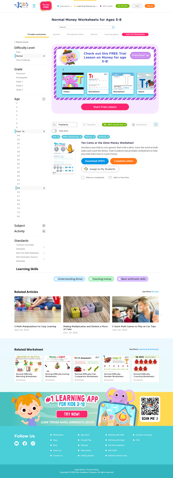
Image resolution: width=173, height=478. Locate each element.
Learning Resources (85, 6)
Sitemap (84, 445)
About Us (57, 450)
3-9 (18, 155)
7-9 (18, 212)
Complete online (123, 161)
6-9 (18, 204)
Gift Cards (107, 6)
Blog (55, 445)
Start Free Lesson (105, 106)
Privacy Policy (92, 469)
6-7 (18, 196)
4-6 (18, 163)
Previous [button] (12, 315)
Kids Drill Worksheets (135, 34)
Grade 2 (19, 85)
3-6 (18, 143)
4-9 (18, 176)
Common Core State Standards (25, 246)
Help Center (86, 450)
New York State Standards (27, 253)
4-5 (18, 159)
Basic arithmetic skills (133, 279)
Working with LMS (116, 434)
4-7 (18, 167)
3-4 (18, 135)
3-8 (18, 151)
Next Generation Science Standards (27, 259)
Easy (18, 52)
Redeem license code (117, 455)
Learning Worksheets (149, 349)
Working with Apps (116, 440)
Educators (64, 6)
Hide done (63, 130)
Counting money (102, 279)
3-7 (18, 147)
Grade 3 (19, 89)
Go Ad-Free (122, 6)
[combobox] (66, 125)
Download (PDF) (95, 161)
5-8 (18, 188)
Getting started (87, 455)
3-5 (18, 139)
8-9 (18, 216)
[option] (37, 313)
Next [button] (161, 315)
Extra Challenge (23, 60)
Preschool (20, 73)
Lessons (56, 34)
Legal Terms (79, 469)
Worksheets (58, 434)
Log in (137, 6)
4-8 (18, 172)
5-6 (18, 180)
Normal (19, 56)
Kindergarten (21, 77)
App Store (85, 434)
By (54, 124)
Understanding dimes (70, 279)
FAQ (138, 440)
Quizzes (94, 34)
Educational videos (75, 34)
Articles (155, 291)
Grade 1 (19, 81)
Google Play (86, 440)
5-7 (18, 184)
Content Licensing (144, 434)
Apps (55, 440)
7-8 (18, 208)
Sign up (150, 6)
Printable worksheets (37, 34)
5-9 (18, 192)
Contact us (58, 455)
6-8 (18, 200)
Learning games (111, 34)
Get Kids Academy (116, 445)
